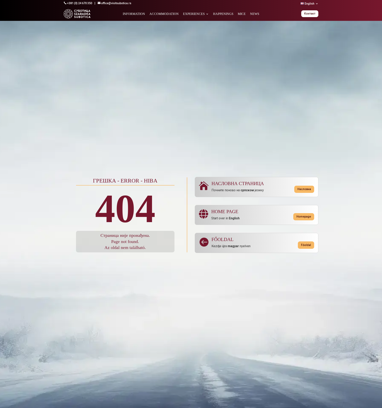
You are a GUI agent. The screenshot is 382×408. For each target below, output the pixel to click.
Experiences (194, 14)
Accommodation (164, 14)
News (254, 14)
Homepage (303, 216)
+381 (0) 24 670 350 (79, 3)
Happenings (223, 14)
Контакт (309, 13)
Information (134, 14)
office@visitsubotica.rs (116, 3)
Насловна (304, 189)
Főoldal (306, 245)
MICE (242, 14)
